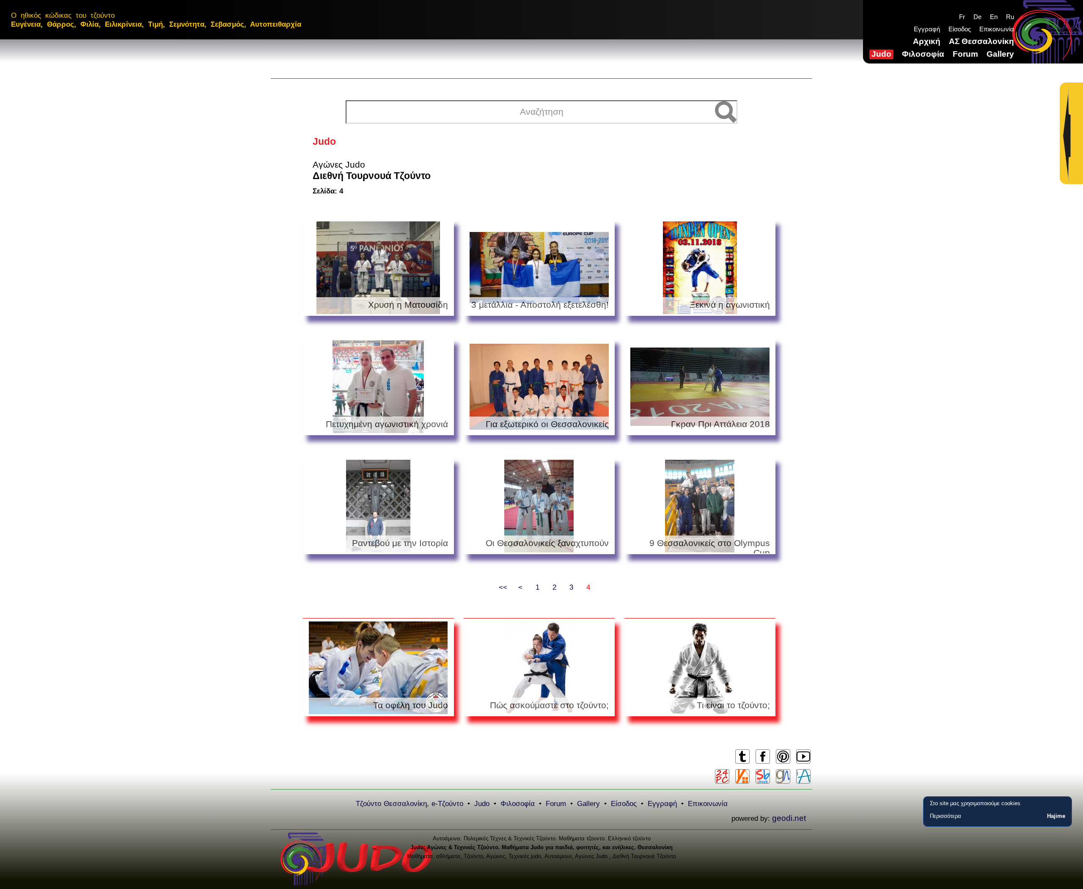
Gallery (1000, 54)
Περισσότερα (945, 816)
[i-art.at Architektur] (803, 776)
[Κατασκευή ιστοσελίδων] (783, 776)
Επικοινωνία (996, 29)
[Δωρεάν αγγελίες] (742, 776)
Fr (962, 16)
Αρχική (926, 41)
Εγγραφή (927, 29)
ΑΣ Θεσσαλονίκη (981, 41)
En (994, 16)
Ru (1010, 16)
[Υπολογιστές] (722, 776)
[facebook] (762, 763)
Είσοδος (959, 29)
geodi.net (789, 818)
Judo (881, 54)
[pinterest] (783, 763)
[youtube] (803, 763)
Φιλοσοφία (923, 54)
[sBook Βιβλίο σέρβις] (763, 776)
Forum (965, 54)
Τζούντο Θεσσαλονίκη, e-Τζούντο (409, 804)
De (977, 16)
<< (503, 587)
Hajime (1056, 816)
